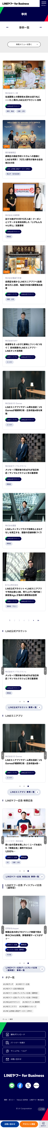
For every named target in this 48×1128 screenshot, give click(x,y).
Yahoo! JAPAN (22, 1100)
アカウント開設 (29, 1124)
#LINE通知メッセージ (27, 1006)
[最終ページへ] (38, 620)
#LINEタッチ (8, 984)
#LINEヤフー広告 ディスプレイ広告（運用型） (21, 993)
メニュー (43, 5)
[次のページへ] (33, 620)
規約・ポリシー (9, 1100)
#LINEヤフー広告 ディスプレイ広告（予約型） (21, 997)
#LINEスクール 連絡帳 (31, 1002)
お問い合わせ (9, 1124)
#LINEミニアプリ (10, 1006)
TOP (42, 1109)
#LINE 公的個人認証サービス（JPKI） (18, 1011)
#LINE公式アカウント (11, 1002)
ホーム (5, 1019)
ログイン (43, 1126)
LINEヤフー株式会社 (37, 1100)
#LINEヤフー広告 (22, 984)
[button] (45, 670)
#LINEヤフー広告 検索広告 (13, 988)
